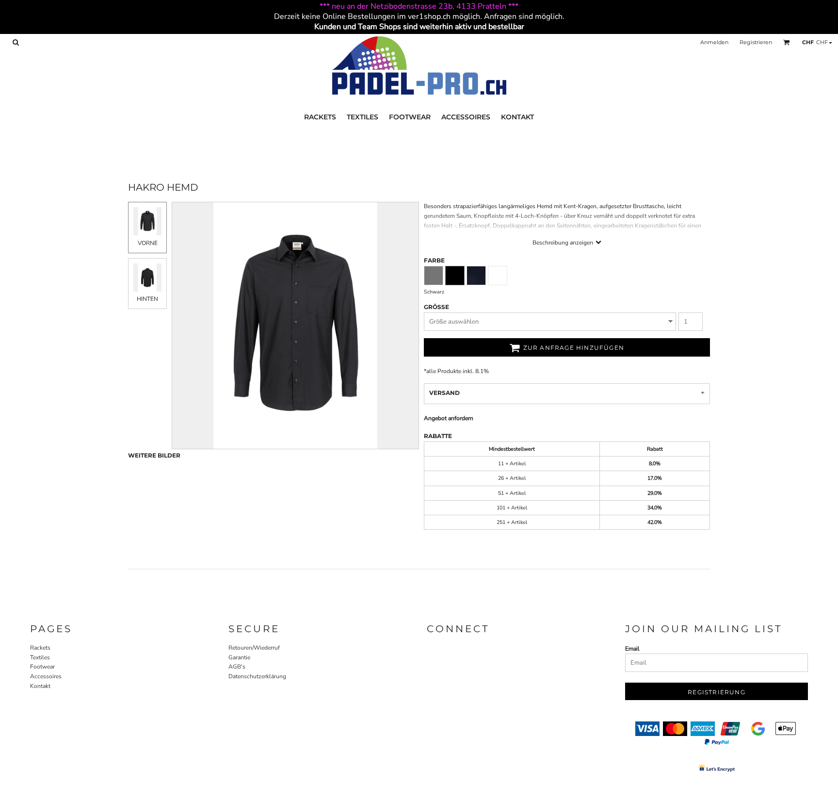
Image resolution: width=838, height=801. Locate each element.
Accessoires (46, 676)
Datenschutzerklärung (257, 676)
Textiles (40, 657)
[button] (15, 42)
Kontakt (40, 686)
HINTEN (147, 299)
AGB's (236, 666)
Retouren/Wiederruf (254, 648)
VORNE (148, 243)
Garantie (239, 657)
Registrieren (756, 42)
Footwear (42, 666)
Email (632, 649)
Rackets (40, 648)
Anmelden (714, 42)
